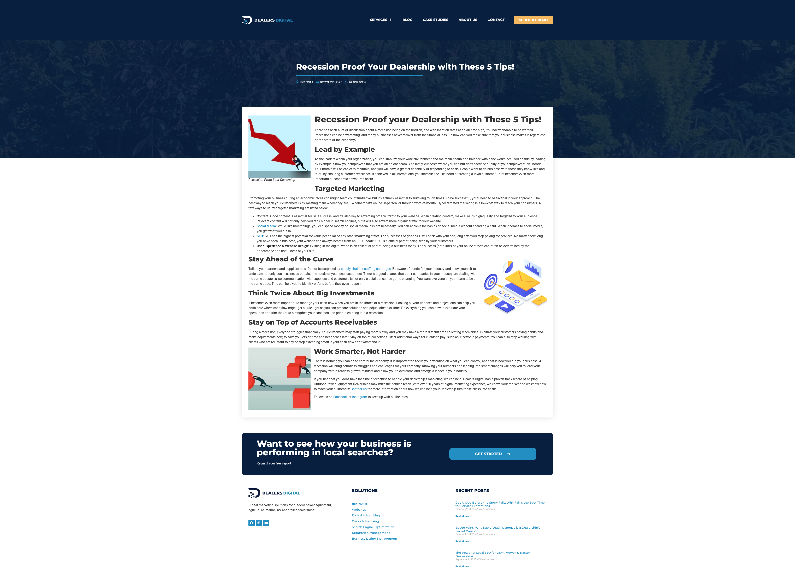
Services (378, 20)
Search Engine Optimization (373, 527)
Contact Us (359, 389)
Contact (496, 20)
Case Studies (435, 20)
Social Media (266, 226)
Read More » (462, 516)
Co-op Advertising (365, 521)
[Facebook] (251, 523)
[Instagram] (259, 523)
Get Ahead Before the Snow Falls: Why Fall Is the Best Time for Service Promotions (500, 504)
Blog (407, 20)
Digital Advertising (366, 515)
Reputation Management (371, 533)
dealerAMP (360, 504)
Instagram (359, 397)
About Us (468, 20)
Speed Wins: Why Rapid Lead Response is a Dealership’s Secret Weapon (497, 529)
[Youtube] (266, 523)
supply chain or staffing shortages (366, 269)
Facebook (340, 397)
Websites (359, 509)
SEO (260, 236)
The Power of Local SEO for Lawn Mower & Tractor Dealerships (492, 554)
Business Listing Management (374, 538)
